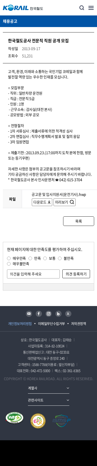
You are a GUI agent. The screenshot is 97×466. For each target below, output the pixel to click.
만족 (37, 258)
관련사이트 (35, 399)
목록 (78, 221)
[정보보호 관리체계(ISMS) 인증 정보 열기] (62, 421)
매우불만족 (21, 263)
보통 (52, 258)
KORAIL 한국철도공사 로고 (23, 8)
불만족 (68, 258)
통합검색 (81, 7)
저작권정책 (78, 323)
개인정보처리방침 (20, 323)
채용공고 (10, 21)
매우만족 (19, 258)
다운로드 (40, 202)
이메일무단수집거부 (51, 323)
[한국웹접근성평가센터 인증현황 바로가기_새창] (14, 421)
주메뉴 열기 (91, 7)
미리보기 (62, 202)
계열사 (32, 387)
